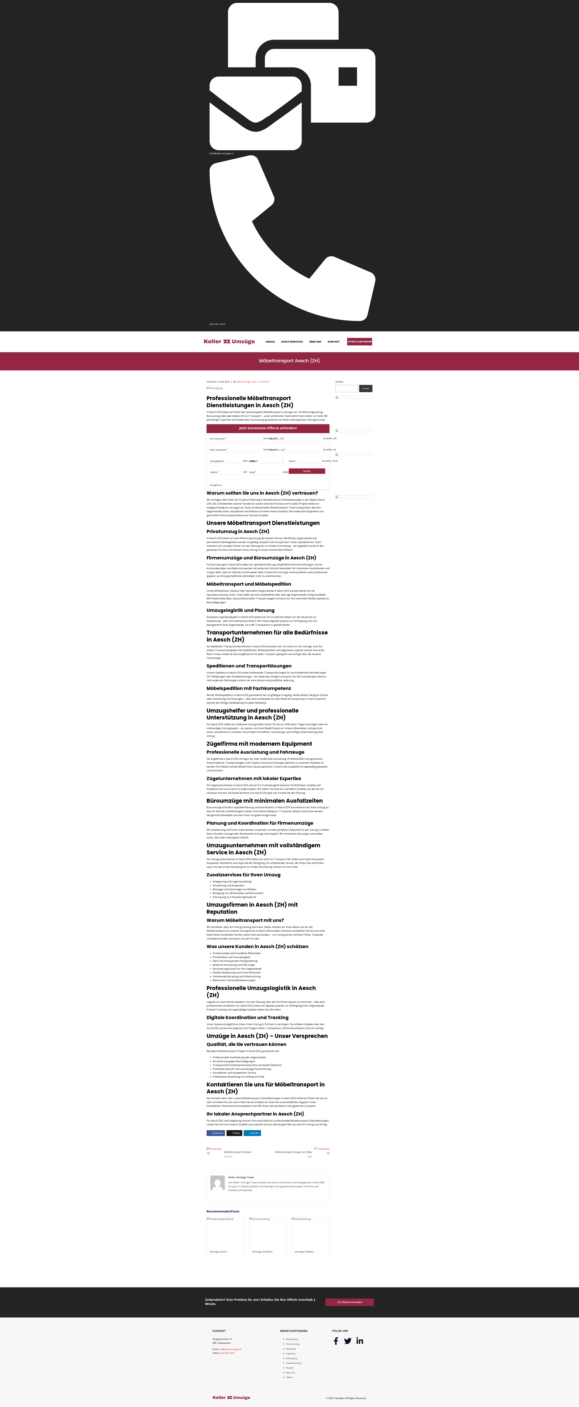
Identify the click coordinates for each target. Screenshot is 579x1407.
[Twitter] (348, 1341)
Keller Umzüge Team (246, 381)
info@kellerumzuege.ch (230, 1349)
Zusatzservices (292, 341)
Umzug (270, 341)
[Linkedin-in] (360, 1341)
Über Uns (315, 341)
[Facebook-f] (336, 1341)
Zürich (266, 381)
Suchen (339, 381)
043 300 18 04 (228, 1353)
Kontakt (334, 341)
